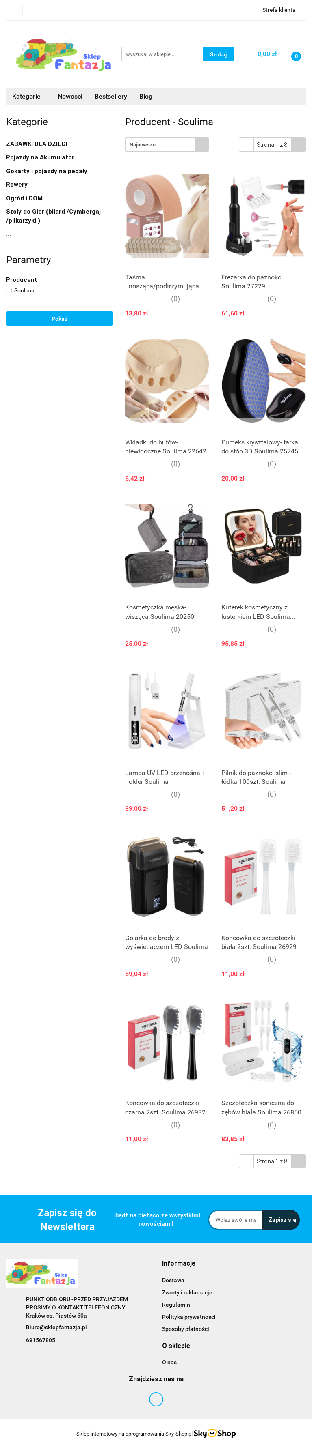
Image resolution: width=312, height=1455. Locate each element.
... (8, 234)
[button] (178, 1264)
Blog (145, 96)
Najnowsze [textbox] (143, 145)
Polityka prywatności (189, 1316)
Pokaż (59, 318)
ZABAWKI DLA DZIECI (37, 144)
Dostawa (173, 1280)
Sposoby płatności (185, 1329)
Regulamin (176, 1304)
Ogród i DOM (25, 198)
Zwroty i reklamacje (187, 1292)
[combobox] (167, 144)
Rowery (17, 184)
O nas (169, 1362)
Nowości (70, 96)
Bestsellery (111, 96)
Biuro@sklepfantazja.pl (56, 1327)
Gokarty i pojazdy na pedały (46, 171)
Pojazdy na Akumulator (41, 157)
